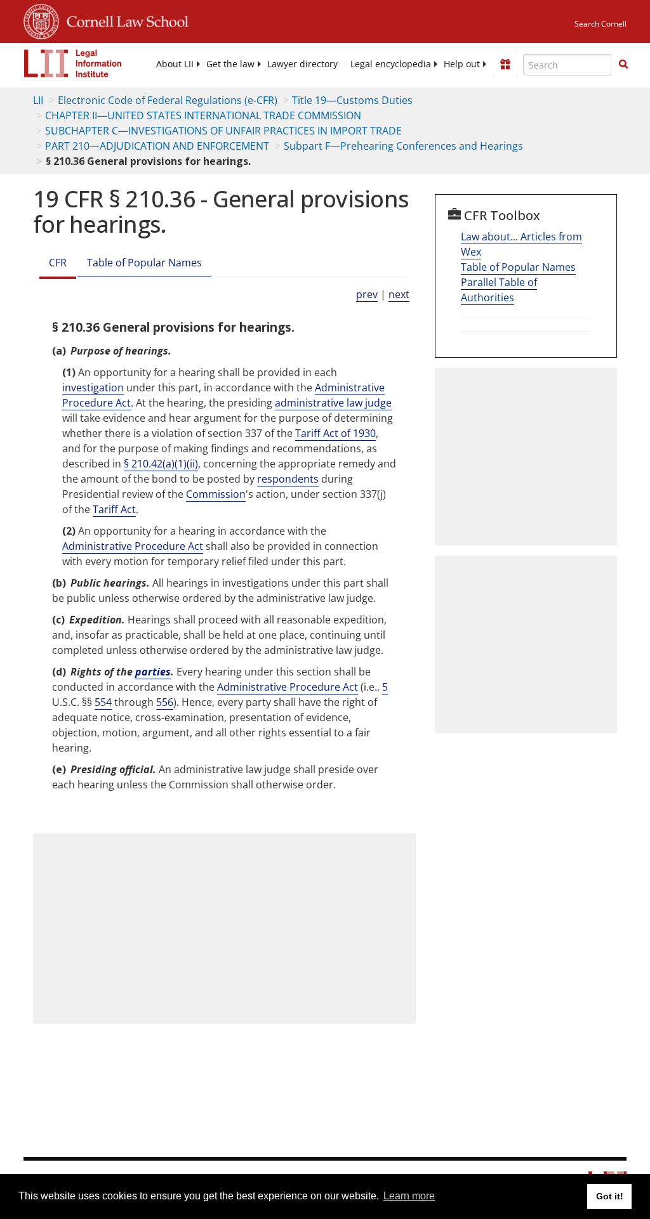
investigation (93, 387)
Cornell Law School (124, 19)
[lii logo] (73, 63)
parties (153, 672)
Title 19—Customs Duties (352, 100)
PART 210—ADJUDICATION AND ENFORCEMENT (157, 146)
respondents (288, 479)
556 (164, 702)
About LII (175, 64)
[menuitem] (175, 64)
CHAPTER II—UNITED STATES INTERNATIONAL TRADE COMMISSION (203, 115)
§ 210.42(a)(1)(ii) (161, 464)
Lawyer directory (302, 64)
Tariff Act (114, 509)
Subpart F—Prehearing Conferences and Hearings (403, 146)
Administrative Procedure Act (132, 546)
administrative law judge (333, 403)
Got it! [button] (609, 1196)
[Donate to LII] (505, 64)
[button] (623, 64)
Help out (462, 64)
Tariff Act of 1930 (335, 433)
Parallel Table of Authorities (499, 289)
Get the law (230, 64)
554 (103, 702)
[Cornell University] (41, 19)
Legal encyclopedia (390, 64)
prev (367, 294)
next (398, 294)
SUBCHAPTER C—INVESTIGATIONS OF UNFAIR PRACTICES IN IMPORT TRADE (223, 131)
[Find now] (623, 65)
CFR (58, 263)
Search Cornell (600, 23)
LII (38, 100)
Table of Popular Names (144, 263)
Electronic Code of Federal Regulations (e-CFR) (167, 100)
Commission (216, 494)
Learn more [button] (409, 1195)
